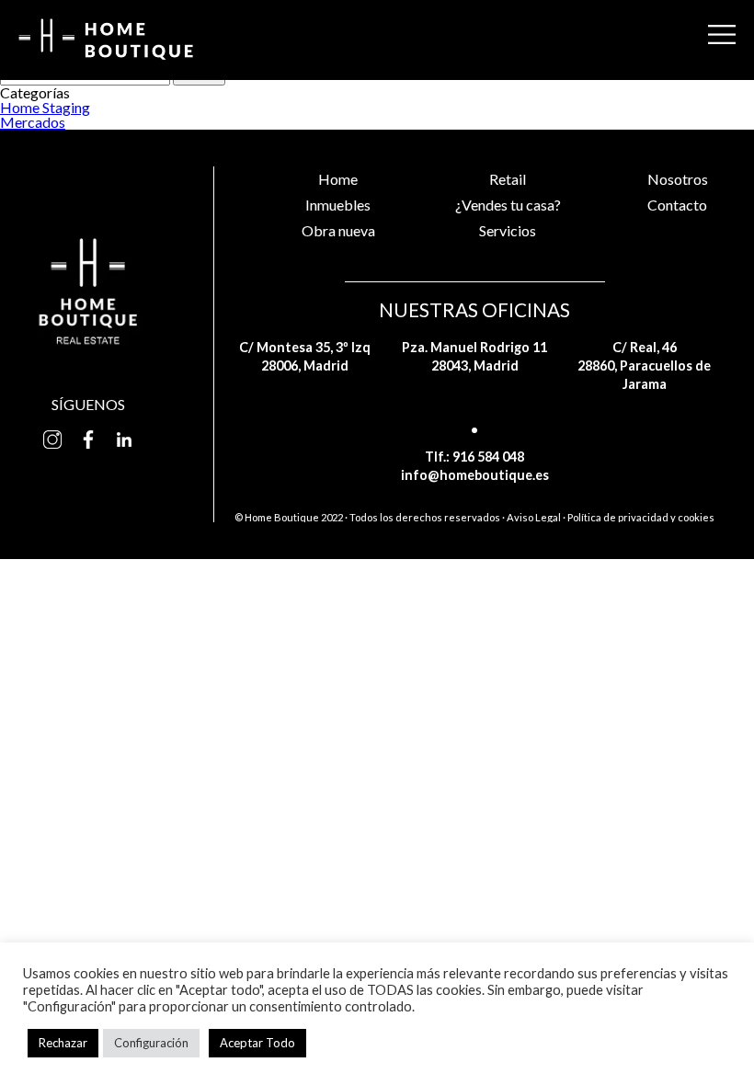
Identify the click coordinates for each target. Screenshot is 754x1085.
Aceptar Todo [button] (257, 1042)
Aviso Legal (534, 517)
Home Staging (45, 107)
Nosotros (677, 179)
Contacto (677, 204)
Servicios (507, 230)
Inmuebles (338, 204)
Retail (507, 179)
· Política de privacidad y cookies (638, 517)
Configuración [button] (151, 1042)
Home (338, 179)
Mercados (32, 122)
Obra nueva (338, 230)
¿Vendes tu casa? (508, 204)
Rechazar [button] (63, 1042)
